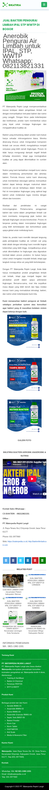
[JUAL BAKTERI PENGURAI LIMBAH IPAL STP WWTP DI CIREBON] (35, 575)
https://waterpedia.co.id (17, 541)
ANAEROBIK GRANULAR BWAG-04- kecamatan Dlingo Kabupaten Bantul (36, 629)
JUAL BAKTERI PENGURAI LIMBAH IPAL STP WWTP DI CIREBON (36, 581)
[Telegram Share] (20, 560)
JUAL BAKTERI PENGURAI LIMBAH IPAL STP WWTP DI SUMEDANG (13, 604)
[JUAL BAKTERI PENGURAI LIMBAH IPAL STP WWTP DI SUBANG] (35, 598)
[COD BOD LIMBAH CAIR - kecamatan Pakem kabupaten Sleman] (13, 581)
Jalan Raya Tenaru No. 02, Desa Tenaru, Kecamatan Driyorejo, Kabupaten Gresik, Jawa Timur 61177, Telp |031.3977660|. (24, 754)
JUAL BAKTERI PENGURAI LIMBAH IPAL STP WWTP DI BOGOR (21, 24)
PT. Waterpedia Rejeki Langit (32, 786)
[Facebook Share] (13, 560)
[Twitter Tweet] (6, 560)
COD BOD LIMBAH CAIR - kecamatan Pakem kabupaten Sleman (13, 592)
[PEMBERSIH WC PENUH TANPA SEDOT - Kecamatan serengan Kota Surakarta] (13, 617)
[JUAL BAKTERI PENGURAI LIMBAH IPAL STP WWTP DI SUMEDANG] (13, 598)
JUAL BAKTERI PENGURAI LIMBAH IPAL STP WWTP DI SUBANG (36, 604)
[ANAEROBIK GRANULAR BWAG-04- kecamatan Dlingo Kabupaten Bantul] (35, 617)
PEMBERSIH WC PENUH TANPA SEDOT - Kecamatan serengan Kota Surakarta (13, 629)
